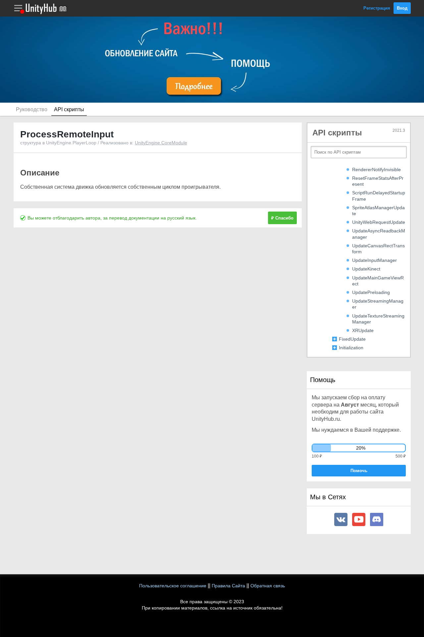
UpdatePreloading (371, 292)
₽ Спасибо (282, 218)
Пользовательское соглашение (172, 585)
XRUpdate (363, 330)
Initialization (351, 347)
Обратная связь (267, 585)
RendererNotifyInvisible (376, 169)
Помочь (358, 470)
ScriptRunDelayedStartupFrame (378, 195)
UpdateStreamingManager (377, 304)
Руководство (31, 109)
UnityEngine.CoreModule (161, 142)
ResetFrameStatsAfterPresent (377, 181)
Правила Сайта (228, 585)
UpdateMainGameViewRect (378, 280)
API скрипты (69, 109)
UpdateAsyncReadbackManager (378, 233)
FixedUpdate (352, 339)
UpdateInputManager (374, 260)
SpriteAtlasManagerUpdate (378, 210)
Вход (402, 8)
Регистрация (376, 8)
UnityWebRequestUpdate (378, 222)
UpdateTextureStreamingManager (378, 318)
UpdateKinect (366, 268)
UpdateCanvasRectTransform (378, 248)
